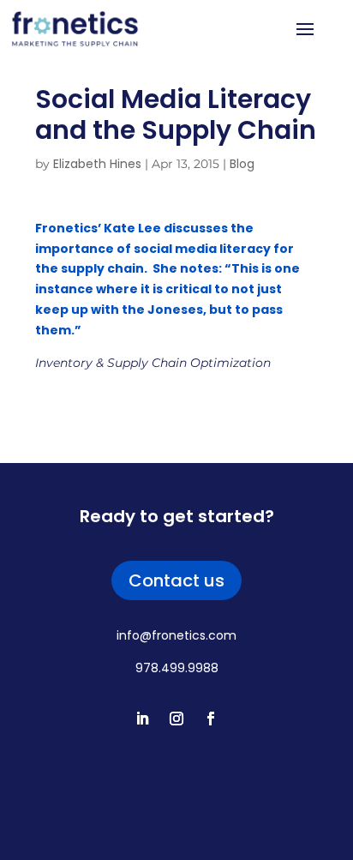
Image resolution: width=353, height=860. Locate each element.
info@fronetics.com (176, 635)
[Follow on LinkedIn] (142, 718)
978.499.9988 (176, 668)
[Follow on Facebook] (210, 718)
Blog (242, 163)
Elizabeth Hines (97, 163)
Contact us (176, 580)
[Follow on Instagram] (176, 718)
